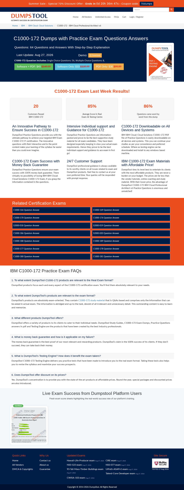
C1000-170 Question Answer (26, 218)
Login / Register (136, 17)
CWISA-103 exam (76, 478)
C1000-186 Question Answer (26, 233)
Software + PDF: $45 (34, 66)
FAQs (116, 17)
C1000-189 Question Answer (106, 241)
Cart (124, 17)
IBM (23, 26)
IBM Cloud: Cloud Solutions (40, 26)
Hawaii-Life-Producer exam (81, 460)
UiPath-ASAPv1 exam (117, 469)
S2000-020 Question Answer (106, 233)
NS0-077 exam (113, 465)
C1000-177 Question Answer (26, 249)
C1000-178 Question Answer (106, 249)
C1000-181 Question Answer (106, 257)
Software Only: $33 (73, 66)
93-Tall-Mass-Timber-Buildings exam (85, 469)
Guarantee (45, 469)
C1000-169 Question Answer (106, 210)
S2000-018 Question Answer (26, 226)
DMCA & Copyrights (22, 469)
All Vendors (87, 17)
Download (95, 55)
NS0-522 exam (74, 465)
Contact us (45, 460)
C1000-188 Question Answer (26, 241)
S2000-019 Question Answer (106, 226)
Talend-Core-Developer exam (120, 473)
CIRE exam (111, 460)
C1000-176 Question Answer (106, 218)
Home (75, 17)
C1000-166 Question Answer (26, 210)
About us (44, 465)
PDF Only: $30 (108, 66)
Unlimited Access (103, 17)
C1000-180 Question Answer (26, 257)
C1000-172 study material (91, 300)
